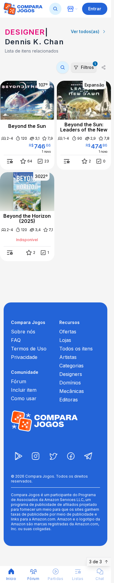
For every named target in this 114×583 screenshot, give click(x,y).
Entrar (94, 8)
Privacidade (24, 357)
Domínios (70, 383)
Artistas (68, 357)
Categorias (71, 366)
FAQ (16, 340)
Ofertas (67, 332)
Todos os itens (76, 349)
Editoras (68, 400)
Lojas (65, 340)
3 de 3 (95, 561)
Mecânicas (71, 391)
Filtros (88, 66)
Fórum (18, 381)
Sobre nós (23, 332)
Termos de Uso (29, 349)
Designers (70, 374)
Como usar (23, 398)
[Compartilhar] (104, 67)
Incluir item (23, 390)
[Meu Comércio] (72, 8)
